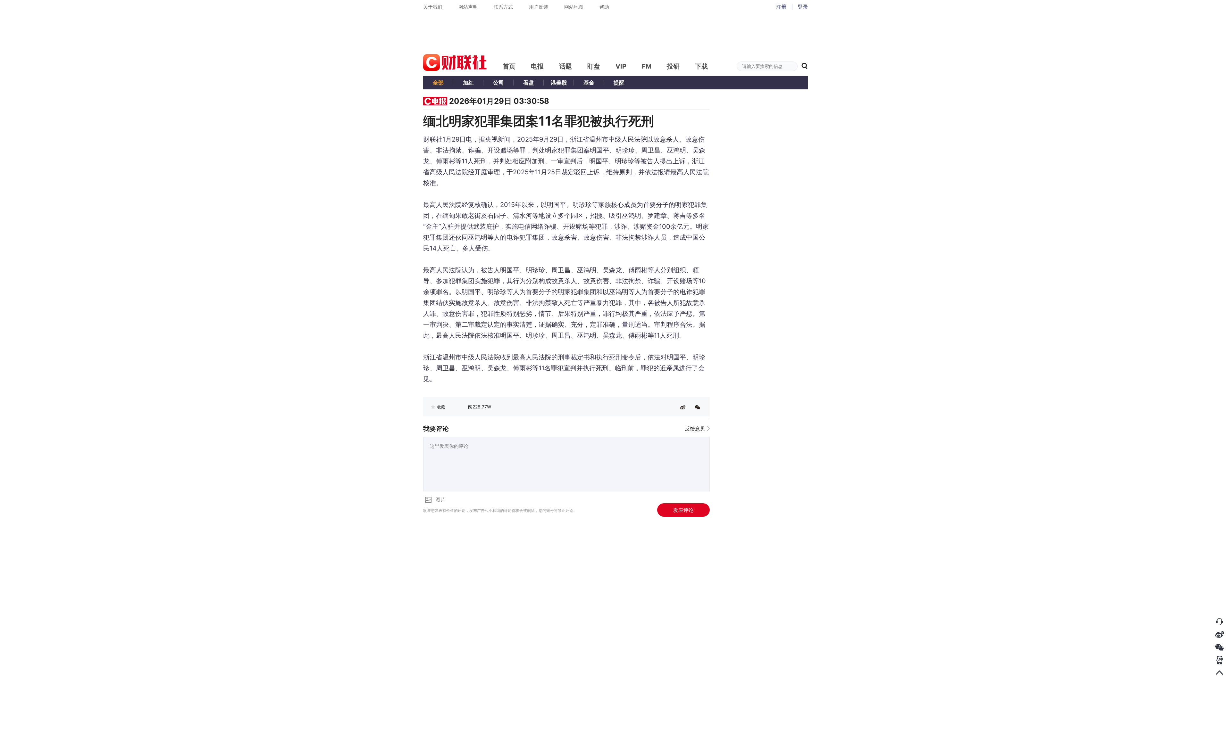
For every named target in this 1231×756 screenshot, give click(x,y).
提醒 (619, 82)
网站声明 (468, 7)
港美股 (559, 82)
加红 (468, 82)
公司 (498, 82)
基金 (588, 82)
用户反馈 (538, 7)
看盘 (528, 82)
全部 (438, 82)
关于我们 (432, 7)
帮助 (604, 7)
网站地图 (573, 7)
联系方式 (503, 7)
